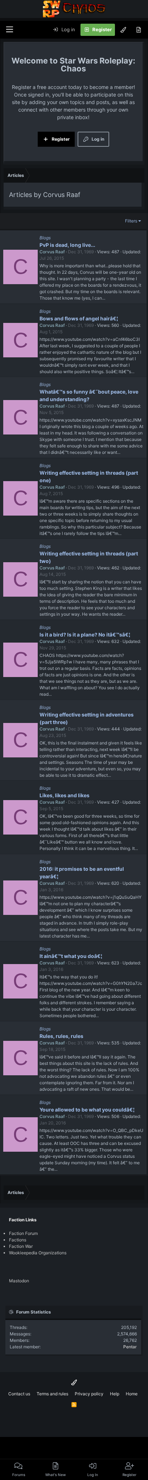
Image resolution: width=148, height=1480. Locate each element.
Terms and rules (52, 1393)
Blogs (45, 237)
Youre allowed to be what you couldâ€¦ (87, 1110)
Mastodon (19, 1280)
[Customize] (123, 30)
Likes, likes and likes (64, 795)
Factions (17, 1239)
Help (114, 1393)
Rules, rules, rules (61, 1036)
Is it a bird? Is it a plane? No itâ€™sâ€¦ (85, 634)
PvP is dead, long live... (67, 245)
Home (132, 1393)
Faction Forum (23, 1233)
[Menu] (9, 29)
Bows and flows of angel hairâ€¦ (79, 318)
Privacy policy (89, 1393)
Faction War (21, 1246)
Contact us (19, 1393)
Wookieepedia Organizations (37, 1252)
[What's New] (138, 30)
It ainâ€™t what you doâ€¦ (71, 956)
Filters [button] (131, 221)
